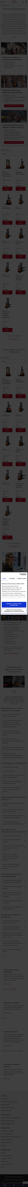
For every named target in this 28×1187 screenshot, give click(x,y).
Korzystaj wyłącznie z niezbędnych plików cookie (14, 610)
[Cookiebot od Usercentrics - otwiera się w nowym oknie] (20, 574)
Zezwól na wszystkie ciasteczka (14, 604)
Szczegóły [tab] (12, 578)
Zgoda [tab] (4, 578)
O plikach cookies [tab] (21, 578)
